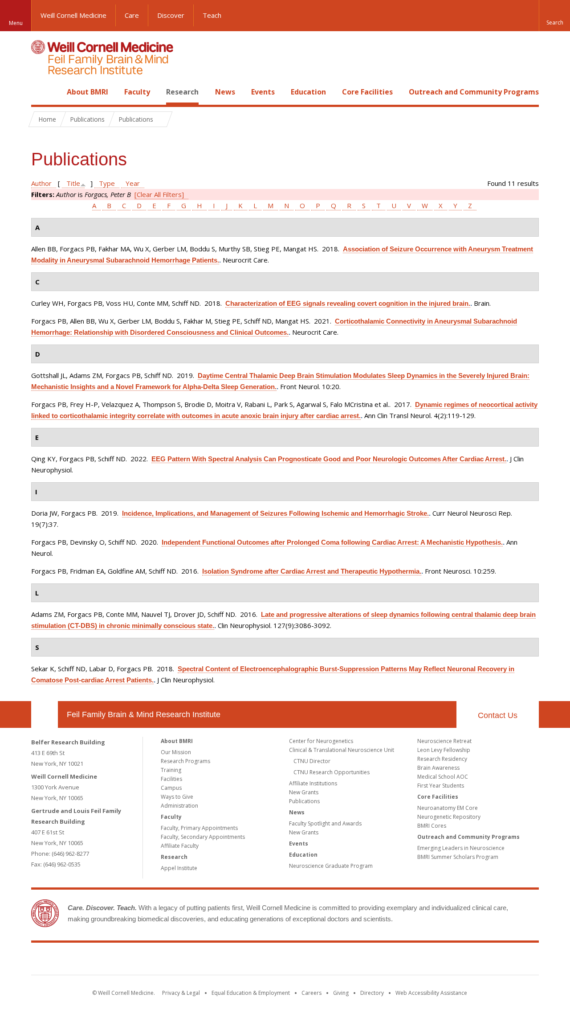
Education (308, 92)
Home (41, 91)
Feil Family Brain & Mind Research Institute (143, 714)
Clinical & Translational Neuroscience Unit (341, 750)
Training (171, 770)
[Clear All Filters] (159, 194)
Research (182, 92)
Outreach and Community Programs (474, 92)
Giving (341, 993)
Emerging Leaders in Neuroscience (461, 848)
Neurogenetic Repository (448, 817)
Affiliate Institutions (313, 783)
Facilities (171, 779)
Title (73, 183)
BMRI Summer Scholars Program (457, 857)
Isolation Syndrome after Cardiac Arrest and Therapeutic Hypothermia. (311, 571)
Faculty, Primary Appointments (199, 828)
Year (133, 183)
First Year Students (440, 785)
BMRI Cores (431, 825)
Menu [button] (16, 23)
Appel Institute (179, 868)
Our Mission (176, 752)
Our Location (44, 714)
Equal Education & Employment (251, 993)
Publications (304, 801)
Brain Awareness (438, 768)
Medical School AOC (442, 776)
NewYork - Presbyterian (359, 960)
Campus (171, 788)
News (225, 92)
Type (107, 183)
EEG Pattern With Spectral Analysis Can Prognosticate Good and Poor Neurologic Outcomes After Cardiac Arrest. (328, 459)
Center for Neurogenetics (321, 741)
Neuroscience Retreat (444, 741)
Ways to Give (177, 797)
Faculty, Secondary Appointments (203, 837)
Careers (311, 993)
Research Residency (442, 759)
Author (41, 183)
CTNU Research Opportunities (331, 772)
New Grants (303, 792)
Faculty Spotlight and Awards (325, 823)
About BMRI (87, 92)
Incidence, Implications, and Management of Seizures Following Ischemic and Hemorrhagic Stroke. (275, 513)
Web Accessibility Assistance (431, 993)
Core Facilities (367, 92)
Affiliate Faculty (180, 846)
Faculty (137, 92)
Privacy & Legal (181, 993)
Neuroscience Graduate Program (331, 866)
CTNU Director (311, 761)
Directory (372, 993)
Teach (212, 15)
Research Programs (185, 761)
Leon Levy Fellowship (443, 750)
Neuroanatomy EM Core (447, 808)
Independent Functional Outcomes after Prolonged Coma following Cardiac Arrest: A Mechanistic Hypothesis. (332, 542)
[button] (554, 15)
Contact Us (497, 715)
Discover (170, 15)
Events (263, 92)
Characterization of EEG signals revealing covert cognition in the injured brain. (347, 303)
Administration (179, 805)
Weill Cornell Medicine (73, 15)
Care (132, 15)
